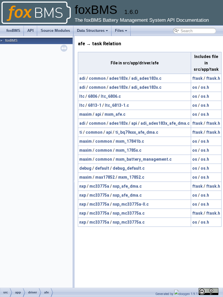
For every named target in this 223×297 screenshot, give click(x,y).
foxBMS (13, 30)
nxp (82, 186)
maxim (85, 114)
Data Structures (91, 30)
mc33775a (99, 186)
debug (85, 168)
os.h (205, 87)
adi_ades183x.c (146, 78)
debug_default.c (129, 168)
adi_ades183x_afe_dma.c (165, 123)
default (102, 168)
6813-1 (94, 105)
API (30, 30)
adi (82, 78)
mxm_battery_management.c (144, 159)
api (98, 114)
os (194, 87)
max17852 (105, 177)
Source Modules (55, 30)
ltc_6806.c (111, 96)
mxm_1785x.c (128, 150)
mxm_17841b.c (130, 141)
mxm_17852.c (131, 177)
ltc (81, 96)
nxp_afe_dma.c (127, 186)
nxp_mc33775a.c (129, 213)
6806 (92, 96)
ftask (197, 78)
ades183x (118, 78)
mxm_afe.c (115, 114)
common (97, 78)
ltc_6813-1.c (117, 105)
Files (119, 30)
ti (80, 132)
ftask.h (213, 78)
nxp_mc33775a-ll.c (131, 204)
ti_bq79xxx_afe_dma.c (136, 132)
